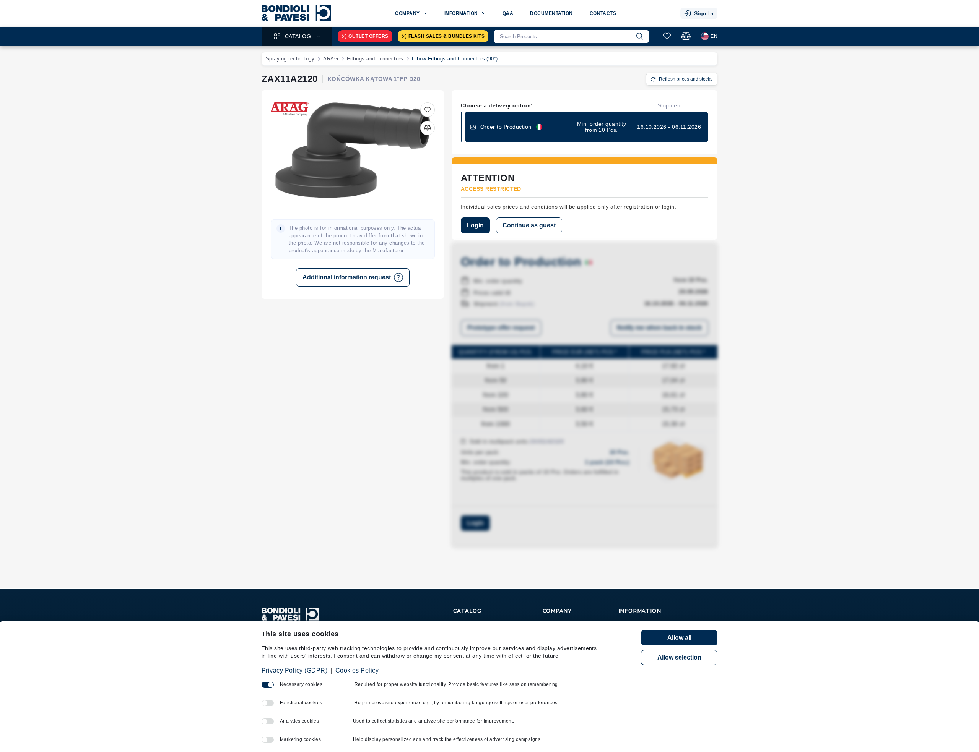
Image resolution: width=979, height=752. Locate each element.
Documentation (551, 13)
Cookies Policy (357, 670)
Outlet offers (368, 36)
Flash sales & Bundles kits (446, 36)
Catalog (298, 36)
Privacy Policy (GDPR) (294, 670)
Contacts (603, 13)
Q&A (508, 13)
